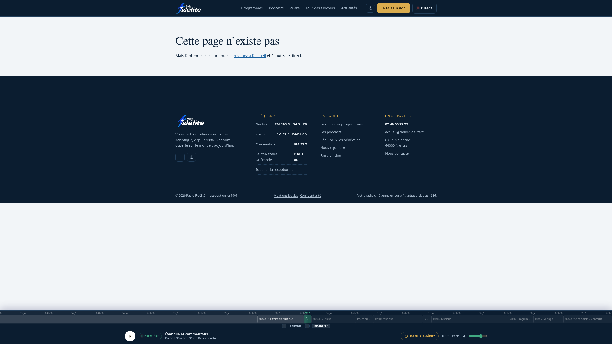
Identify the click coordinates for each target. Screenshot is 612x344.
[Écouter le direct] (130, 336)
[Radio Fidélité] (208, 121)
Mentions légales (286, 195)
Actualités (349, 7)
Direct (426, 7)
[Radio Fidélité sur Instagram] (191, 157)
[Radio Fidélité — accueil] (188, 8)
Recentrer (321, 325)
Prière (295, 7)
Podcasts (276, 7)
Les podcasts (330, 131)
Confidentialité (310, 195)
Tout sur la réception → (275, 169)
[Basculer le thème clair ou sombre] (370, 8)
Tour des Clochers (320, 7)
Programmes (252, 7)
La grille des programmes (341, 124)
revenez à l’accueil (250, 55)
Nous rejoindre (332, 147)
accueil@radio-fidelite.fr (404, 131)
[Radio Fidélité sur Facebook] (180, 157)
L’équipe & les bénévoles (340, 139)
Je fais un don (394, 7)
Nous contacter (397, 153)
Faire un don (330, 155)
